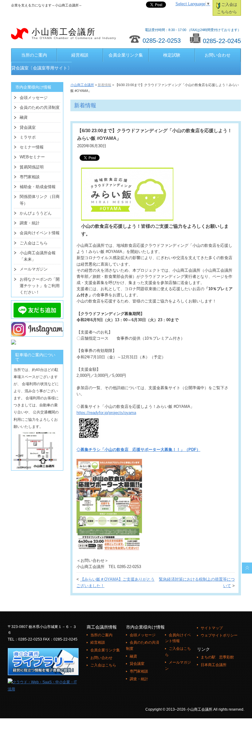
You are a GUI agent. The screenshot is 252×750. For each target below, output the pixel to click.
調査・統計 (30, 223)
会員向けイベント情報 (40, 233)
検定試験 (171, 55)
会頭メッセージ (34, 97)
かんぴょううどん (36, 213)
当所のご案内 (34, 55)
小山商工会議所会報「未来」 (38, 256)
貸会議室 (28, 127)
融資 (24, 117)
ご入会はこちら (34, 243)
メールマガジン (34, 269)
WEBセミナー (32, 157)
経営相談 (80, 55)
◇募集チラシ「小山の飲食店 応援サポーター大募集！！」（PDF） (138, 450)
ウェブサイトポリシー (219, 635)
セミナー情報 (32, 147)
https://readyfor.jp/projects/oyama (106, 413)
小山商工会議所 (74, 33)
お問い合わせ (217, 55)
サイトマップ (212, 628)
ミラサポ (28, 137)
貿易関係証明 (32, 167)
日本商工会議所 (213, 665)
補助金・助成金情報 (38, 186)
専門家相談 (30, 177)
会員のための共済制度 (40, 107)
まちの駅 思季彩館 (217, 657)
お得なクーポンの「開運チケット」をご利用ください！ (40, 286)
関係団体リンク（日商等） (40, 199)
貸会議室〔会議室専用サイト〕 (41, 67)
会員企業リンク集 (125, 55)
